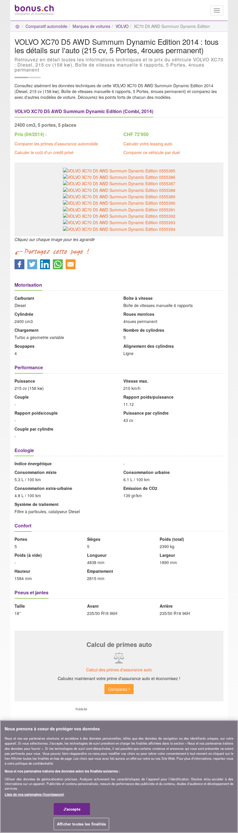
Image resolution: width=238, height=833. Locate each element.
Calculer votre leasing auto (147, 144)
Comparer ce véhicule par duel (151, 152)
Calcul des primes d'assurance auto (119, 670)
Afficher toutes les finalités (81, 824)
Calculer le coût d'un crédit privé (44, 152)
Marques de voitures (91, 26)
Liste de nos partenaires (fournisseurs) (34, 794)
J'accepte (72, 809)
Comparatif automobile (46, 26)
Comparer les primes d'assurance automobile (56, 144)
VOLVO (122, 26)
